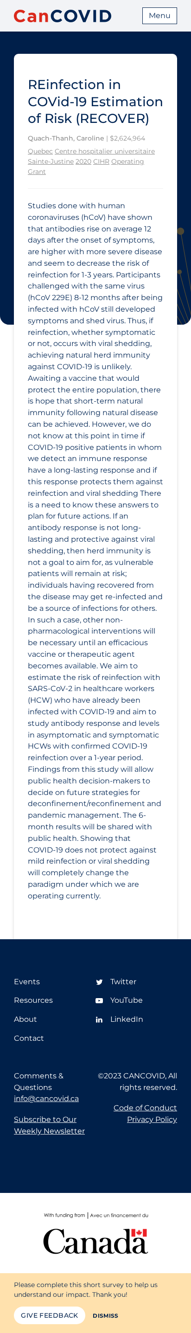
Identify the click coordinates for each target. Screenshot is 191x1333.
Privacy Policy (152, 1119)
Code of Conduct (145, 1107)
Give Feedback (49, 1315)
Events (27, 981)
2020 (83, 161)
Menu (160, 15)
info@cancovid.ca (46, 1098)
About (25, 1019)
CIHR (101, 161)
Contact (29, 1038)
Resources (33, 1000)
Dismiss (106, 1315)
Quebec (40, 151)
